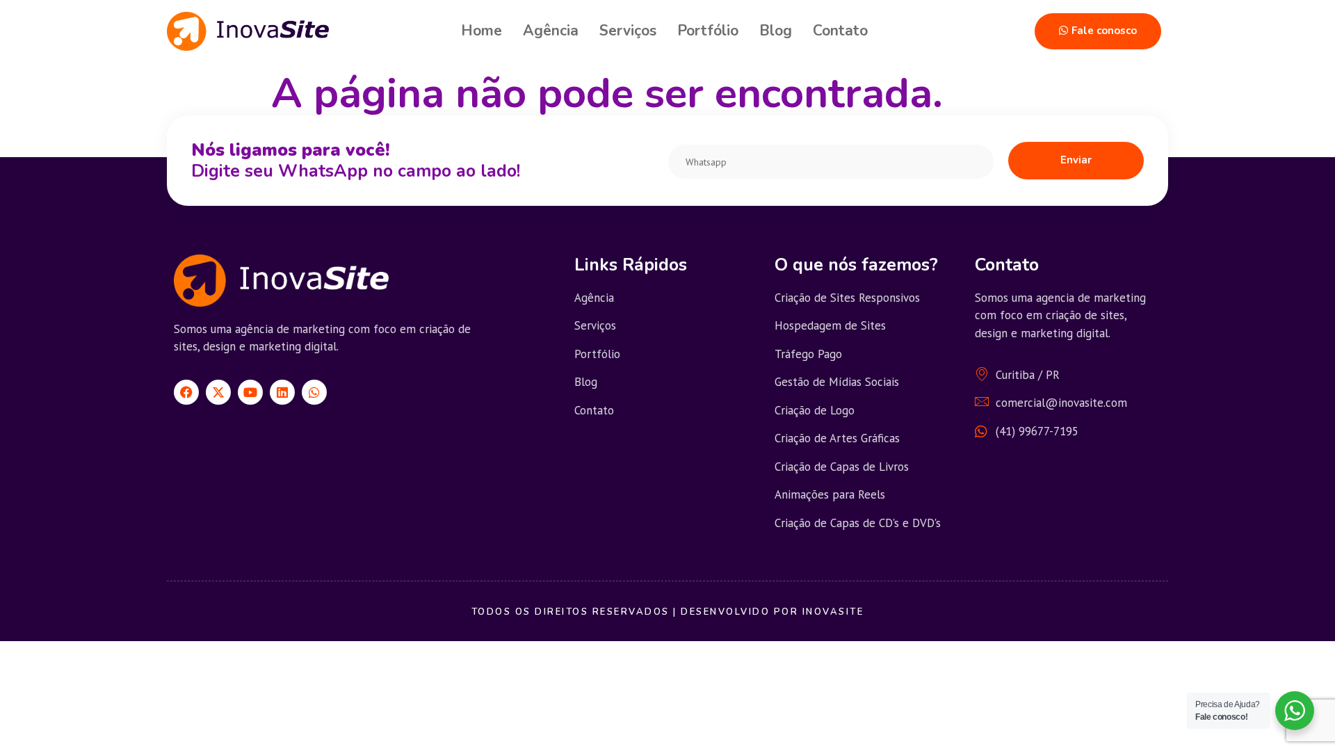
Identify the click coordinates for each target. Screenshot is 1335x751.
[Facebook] (186, 392)
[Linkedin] (282, 392)
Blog (775, 30)
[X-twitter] (218, 392)
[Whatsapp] (314, 392)
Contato (840, 30)
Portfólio (707, 30)
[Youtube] (250, 392)
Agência (550, 30)
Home (481, 30)
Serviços (627, 30)
